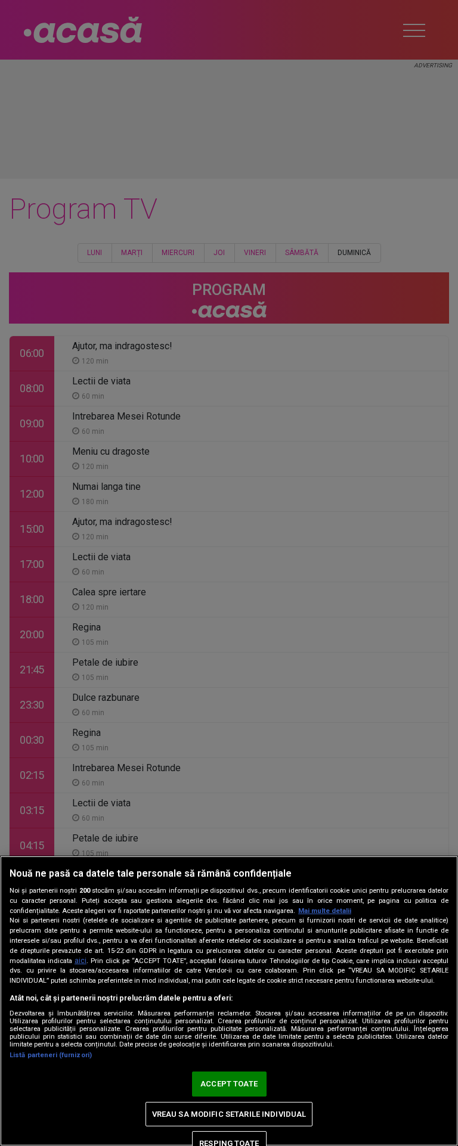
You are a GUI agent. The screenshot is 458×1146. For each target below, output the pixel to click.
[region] (229, 1001)
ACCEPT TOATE (229, 1083)
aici (80, 960)
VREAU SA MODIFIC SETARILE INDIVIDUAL (229, 1114)
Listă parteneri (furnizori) (51, 1055)
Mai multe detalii (324, 911)
